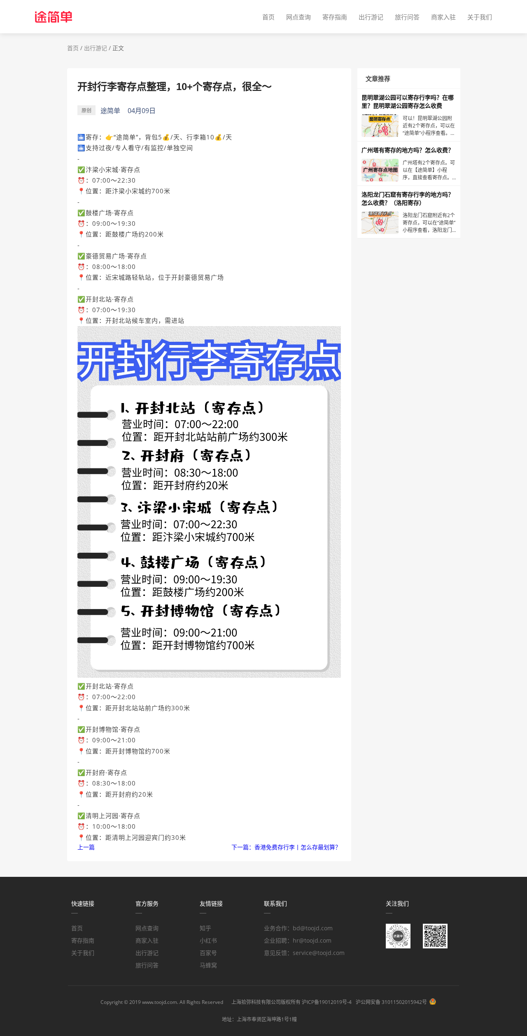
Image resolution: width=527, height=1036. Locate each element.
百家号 (208, 953)
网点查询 (298, 17)
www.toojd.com (159, 1002)
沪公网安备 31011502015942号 (391, 1002)
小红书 (208, 940)
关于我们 (479, 17)
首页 (268, 17)
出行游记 (371, 17)
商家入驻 (443, 17)
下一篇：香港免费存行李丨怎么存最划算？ (286, 847)
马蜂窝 (208, 965)
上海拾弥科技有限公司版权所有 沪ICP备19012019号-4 (291, 1002)
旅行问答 (407, 17)
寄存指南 (334, 17)
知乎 (205, 928)
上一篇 (86, 847)
